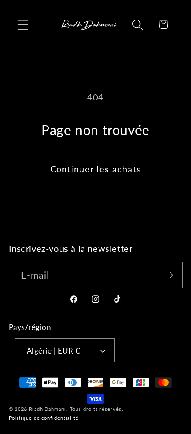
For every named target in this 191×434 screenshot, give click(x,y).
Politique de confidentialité (44, 418)
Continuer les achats (95, 169)
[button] (23, 24)
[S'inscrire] (169, 275)
